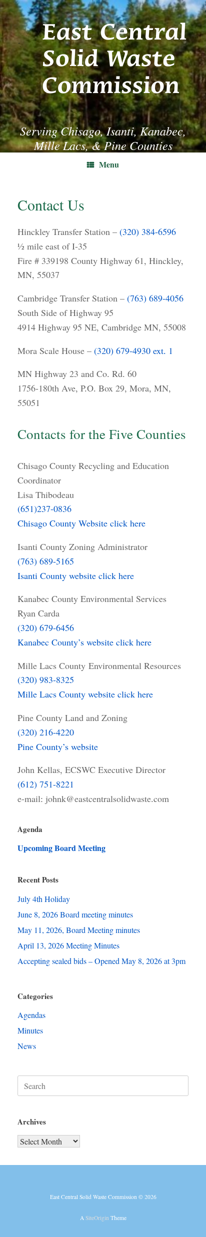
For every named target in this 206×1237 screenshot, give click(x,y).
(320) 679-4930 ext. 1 (133, 350)
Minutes (30, 1030)
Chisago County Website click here (82, 523)
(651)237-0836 (45, 508)
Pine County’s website (58, 746)
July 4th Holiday (44, 899)
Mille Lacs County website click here (85, 694)
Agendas (32, 1015)
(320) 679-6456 (46, 628)
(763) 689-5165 (46, 561)
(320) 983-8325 (46, 680)
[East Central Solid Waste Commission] (103, 54)
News (27, 1045)
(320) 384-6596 (148, 232)
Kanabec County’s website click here (85, 642)
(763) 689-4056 (155, 298)
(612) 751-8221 (46, 784)
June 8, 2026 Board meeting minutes (75, 914)
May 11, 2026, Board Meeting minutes (79, 929)
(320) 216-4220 (46, 732)
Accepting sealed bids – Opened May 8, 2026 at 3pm (102, 961)
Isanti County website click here (76, 576)
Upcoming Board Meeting (62, 848)
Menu (109, 164)
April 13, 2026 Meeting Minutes (69, 945)
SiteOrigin (97, 1218)
